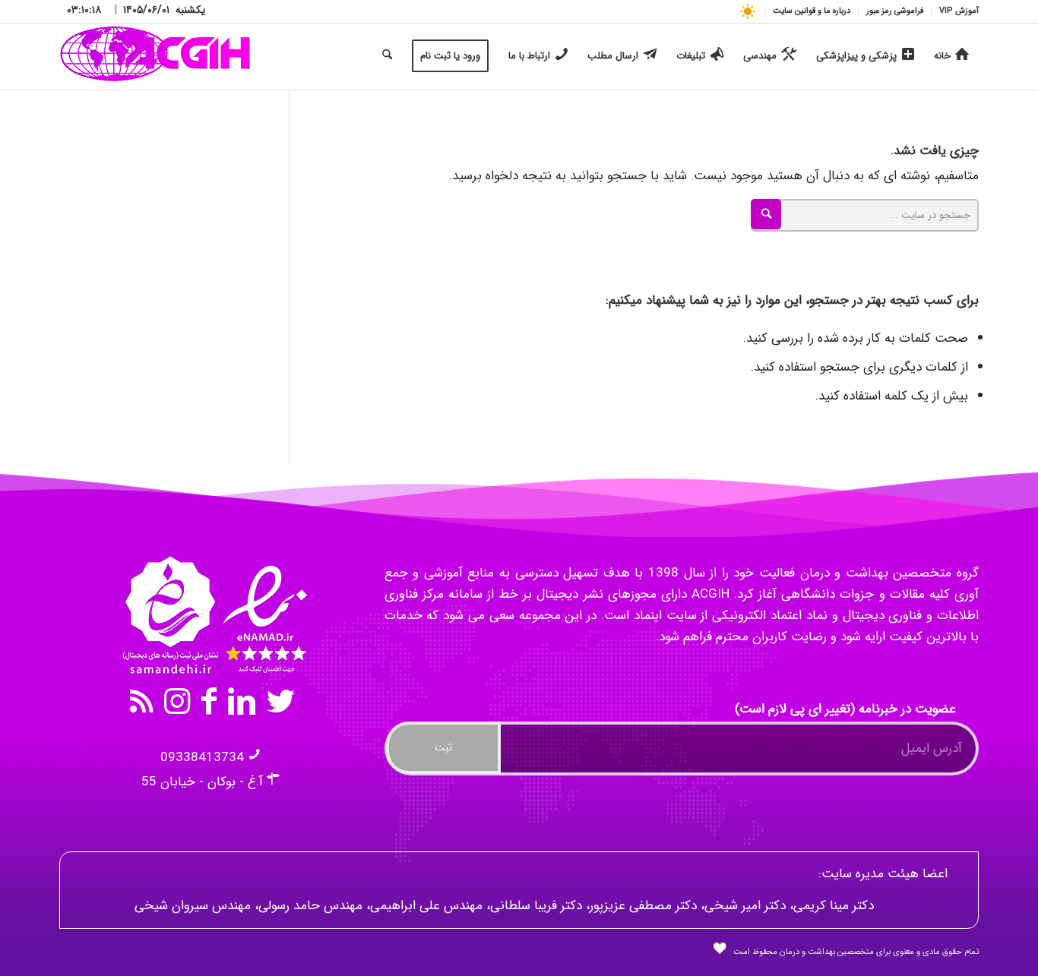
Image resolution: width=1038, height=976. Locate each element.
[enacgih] (155, 56)
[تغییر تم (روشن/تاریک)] (747, 11)
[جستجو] (387, 56)
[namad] (213, 615)
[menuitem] (955, 11)
